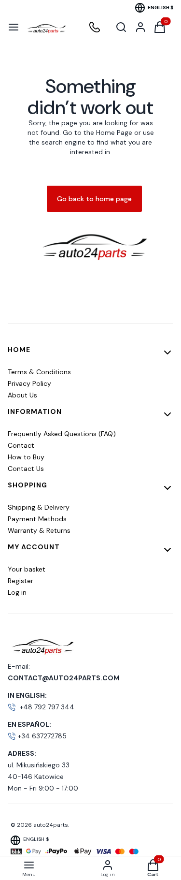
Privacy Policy (29, 383)
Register (20, 580)
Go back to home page (94, 198)
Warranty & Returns (39, 530)
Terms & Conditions (39, 371)
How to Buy (26, 457)
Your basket (26, 569)
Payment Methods (37, 518)
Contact (21, 445)
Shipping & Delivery (39, 507)
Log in (17, 592)
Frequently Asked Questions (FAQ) (62, 433)
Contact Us (26, 468)
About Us (22, 395)
